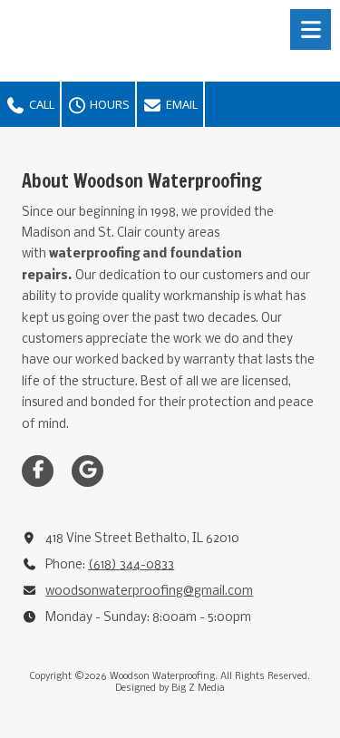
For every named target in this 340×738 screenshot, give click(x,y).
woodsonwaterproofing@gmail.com (149, 591)
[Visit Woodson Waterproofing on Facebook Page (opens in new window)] (37, 471)
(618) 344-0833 (131, 565)
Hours (108, 104)
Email (180, 104)
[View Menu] (310, 29)
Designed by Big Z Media (170, 689)
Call (40, 104)
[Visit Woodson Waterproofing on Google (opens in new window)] (87, 471)
